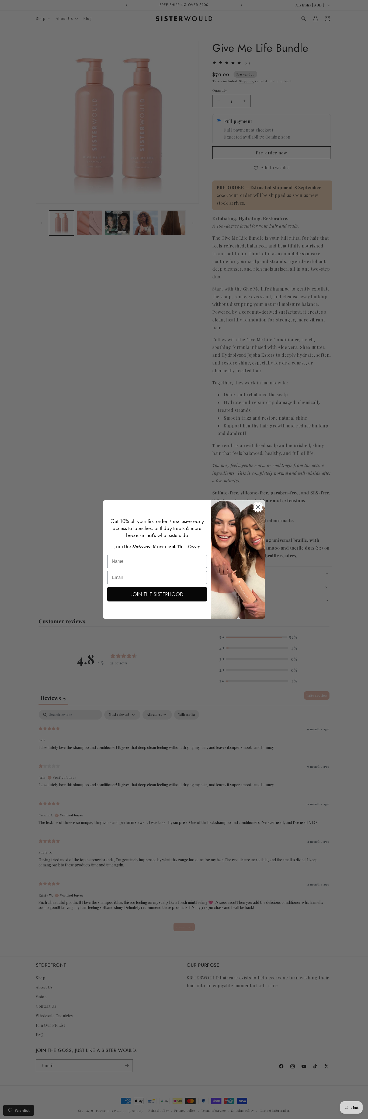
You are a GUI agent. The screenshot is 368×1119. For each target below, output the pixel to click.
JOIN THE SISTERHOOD (157, 594)
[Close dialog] (258, 507)
